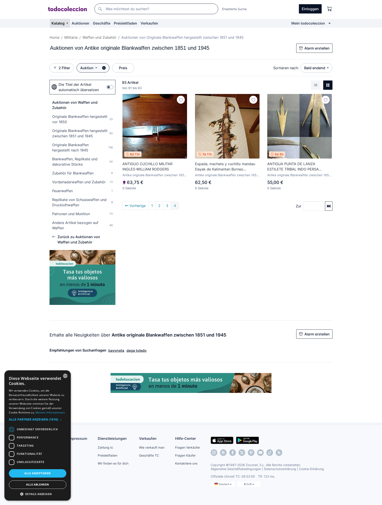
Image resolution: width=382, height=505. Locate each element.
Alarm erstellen (317, 48)
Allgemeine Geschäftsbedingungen (236, 469)
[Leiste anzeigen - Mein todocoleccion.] (329, 23)
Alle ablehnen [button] (37, 484)
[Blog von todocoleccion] (279, 452)
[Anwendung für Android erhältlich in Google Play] (247, 440)
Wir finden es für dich (113, 463)
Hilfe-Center (185, 438)
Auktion (87, 68)
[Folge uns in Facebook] (232, 452)
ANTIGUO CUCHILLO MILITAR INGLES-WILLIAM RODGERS (147, 166)
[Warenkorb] (329, 9)
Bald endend (315, 68)
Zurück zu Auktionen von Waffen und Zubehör (78, 239)
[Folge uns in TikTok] (269, 452)
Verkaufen (149, 23)
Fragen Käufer (185, 455)
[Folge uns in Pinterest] (251, 452)
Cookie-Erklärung (311, 469)
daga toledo (136, 350)
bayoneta (116, 350)
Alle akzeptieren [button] (37, 473)
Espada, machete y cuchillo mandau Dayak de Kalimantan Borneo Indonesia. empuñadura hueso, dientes (227, 167)
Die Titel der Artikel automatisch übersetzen (79, 87)
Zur (298, 206)
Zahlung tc (105, 447)
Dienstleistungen (112, 438)
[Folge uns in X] (242, 452)
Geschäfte (101, 23)
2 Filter (64, 68)
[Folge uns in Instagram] (214, 452)
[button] (37, 419)
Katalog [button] (58, 23)
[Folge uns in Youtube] (260, 452)
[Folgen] (181, 100)
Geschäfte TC (149, 455)
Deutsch (224, 484)
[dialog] (37, 435)
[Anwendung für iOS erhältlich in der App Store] (222, 440)
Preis (123, 68)
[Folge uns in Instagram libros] (223, 452)
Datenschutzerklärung (280, 469)
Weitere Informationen (50, 412)
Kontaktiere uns (186, 463)
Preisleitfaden (125, 23)
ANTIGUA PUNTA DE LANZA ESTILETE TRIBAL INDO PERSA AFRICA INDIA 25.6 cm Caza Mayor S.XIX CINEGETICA (297, 167)
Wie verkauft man (151, 447)
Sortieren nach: (286, 68)
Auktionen (80, 23)
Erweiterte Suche (234, 9)
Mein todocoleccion (308, 23)
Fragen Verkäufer (187, 447)
